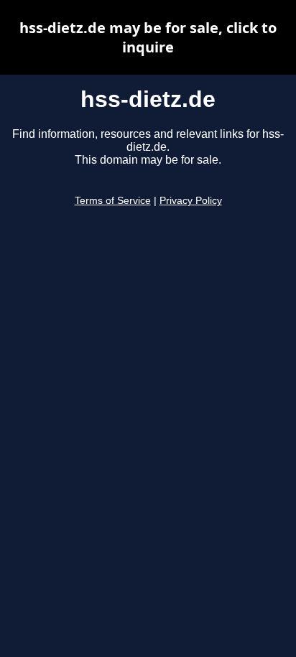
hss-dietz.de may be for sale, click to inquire (148, 37)
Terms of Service (113, 200)
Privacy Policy (190, 200)
